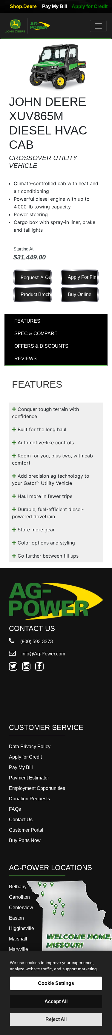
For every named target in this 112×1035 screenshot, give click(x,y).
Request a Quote (36, 277)
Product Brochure (36, 294)
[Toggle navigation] (98, 26)
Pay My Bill (54, 6)
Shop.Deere (23, 6)
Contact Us (21, 819)
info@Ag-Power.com (42, 653)
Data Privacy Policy (29, 746)
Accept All (56, 1001)
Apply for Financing (83, 277)
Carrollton (19, 897)
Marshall (18, 938)
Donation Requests (29, 798)
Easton (16, 917)
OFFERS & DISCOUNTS (41, 346)
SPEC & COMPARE (36, 333)
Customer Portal (26, 830)
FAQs (15, 809)
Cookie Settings (56, 983)
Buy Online (79, 294)
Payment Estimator (29, 777)
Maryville (18, 949)
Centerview (21, 907)
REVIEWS (25, 358)
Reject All (56, 1019)
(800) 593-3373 (36, 641)
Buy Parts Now (25, 840)
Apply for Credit (90, 6)
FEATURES (27, 321)
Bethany (18, 886)
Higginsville (21, 928)
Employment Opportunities (37, 788)
